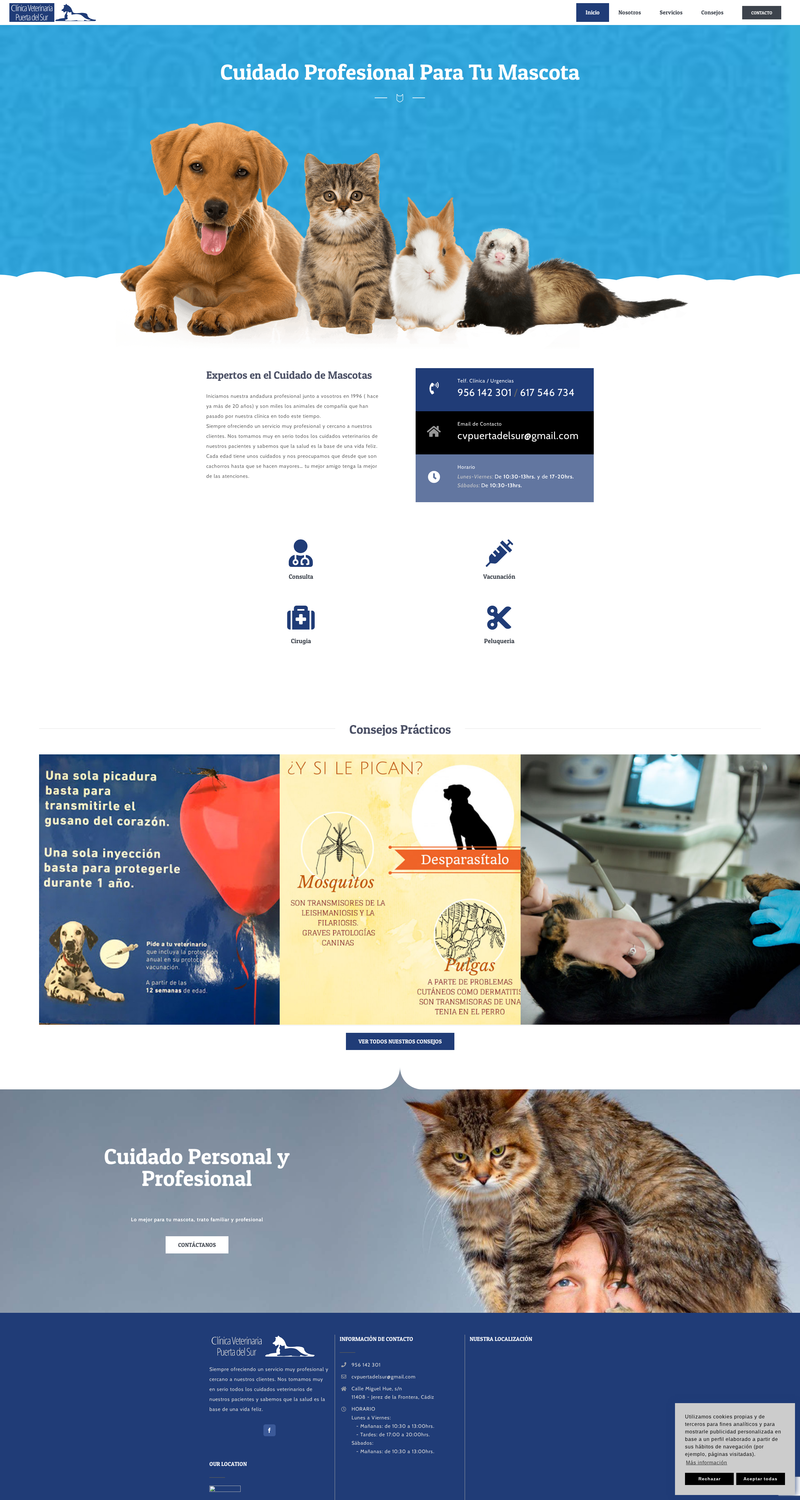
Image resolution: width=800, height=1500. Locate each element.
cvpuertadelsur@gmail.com (518, 435)
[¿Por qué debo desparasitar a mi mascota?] (460, 889)
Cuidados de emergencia (689, 890)
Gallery (231, 890)
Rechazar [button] (709, 1478)
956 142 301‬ (485, 392)
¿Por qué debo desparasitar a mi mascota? (448, 890)
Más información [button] (706, 1462)
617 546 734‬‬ (547, 392)
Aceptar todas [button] (760, 1478)
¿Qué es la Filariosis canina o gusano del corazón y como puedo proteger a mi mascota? (208, 890)
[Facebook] (269, 1430)
